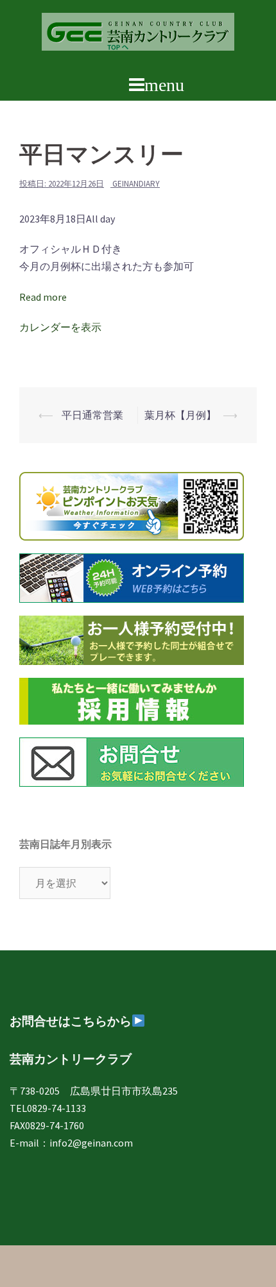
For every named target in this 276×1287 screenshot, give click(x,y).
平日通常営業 (91, 414)
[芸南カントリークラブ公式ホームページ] (138, 35)
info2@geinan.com (91, 1142)
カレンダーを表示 (60, 327)
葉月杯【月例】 (180, 414)
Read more (43, 296)
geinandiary (136, 183)
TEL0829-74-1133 (48, 1108)
